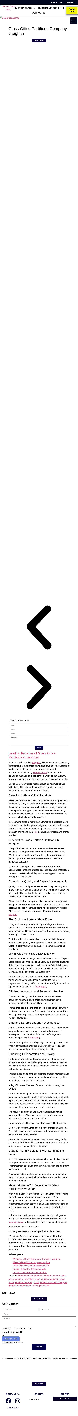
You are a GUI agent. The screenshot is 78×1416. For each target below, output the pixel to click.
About (54, 2)
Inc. (36, 832)
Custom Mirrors (48, 8)
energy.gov (41, 986)
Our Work (38, 13)
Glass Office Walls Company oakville (31, 1265)
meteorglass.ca (16, 1222)
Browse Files (10, 1338)
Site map (35, 1399)
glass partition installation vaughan (50, 1282)
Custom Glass (23, 8)
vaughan (36, 762)
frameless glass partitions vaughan (41, 1279)
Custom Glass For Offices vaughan (30, 1272)
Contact (70, 2)
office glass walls (41, 1285)
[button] (73, 20)
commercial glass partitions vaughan (34, 1275)
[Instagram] (18, 1401)
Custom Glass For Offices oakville (29, 1269)
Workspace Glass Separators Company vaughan (36, 1259)
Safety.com (33, 1037)
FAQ (61, 2)
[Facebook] (8, 1401)
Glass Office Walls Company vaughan (31, 1262)
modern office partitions (20, 1285)
